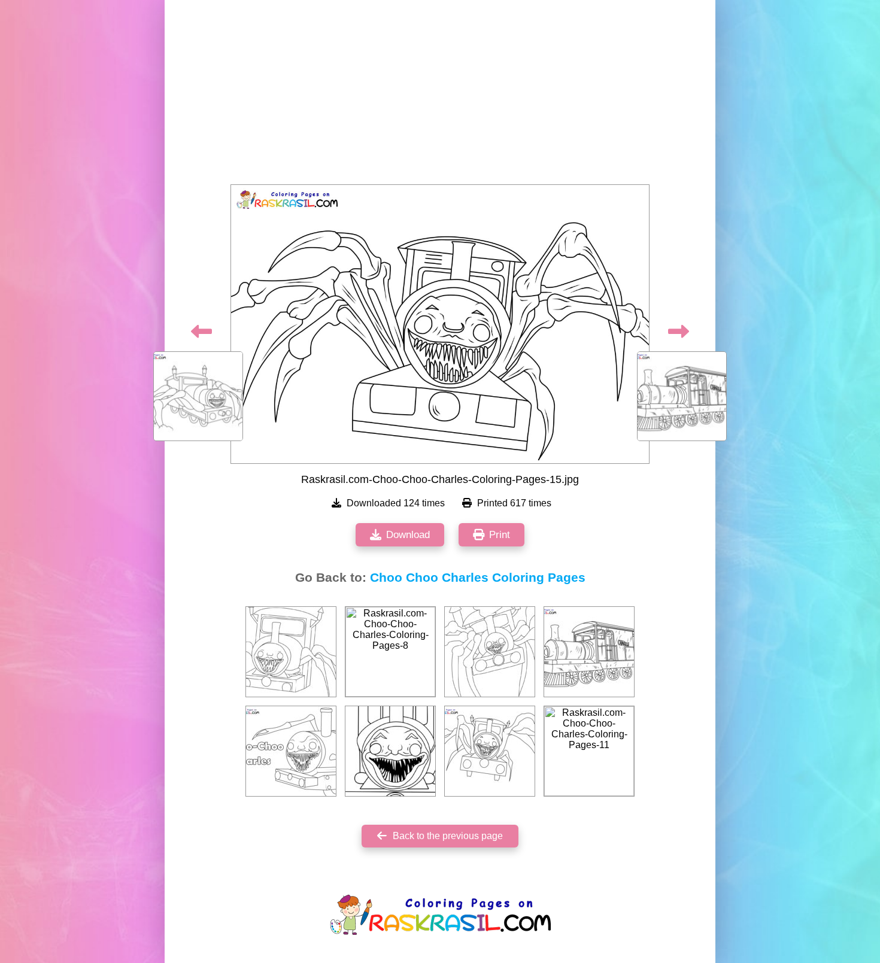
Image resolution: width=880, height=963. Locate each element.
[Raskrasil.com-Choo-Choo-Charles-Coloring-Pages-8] (390, 651)
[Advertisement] (440, 96)
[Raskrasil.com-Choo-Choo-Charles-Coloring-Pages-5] (489, 651)
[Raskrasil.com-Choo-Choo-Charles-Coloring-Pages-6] (489, 751)
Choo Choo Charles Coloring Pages (477, 577)
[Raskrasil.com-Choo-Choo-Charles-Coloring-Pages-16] (589, 651)
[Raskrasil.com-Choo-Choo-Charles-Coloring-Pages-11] (589, 751)
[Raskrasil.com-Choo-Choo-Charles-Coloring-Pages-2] (290, 651)
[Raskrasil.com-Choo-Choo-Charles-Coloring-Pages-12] (390, 751)
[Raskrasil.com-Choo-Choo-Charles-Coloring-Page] (290, 751)
